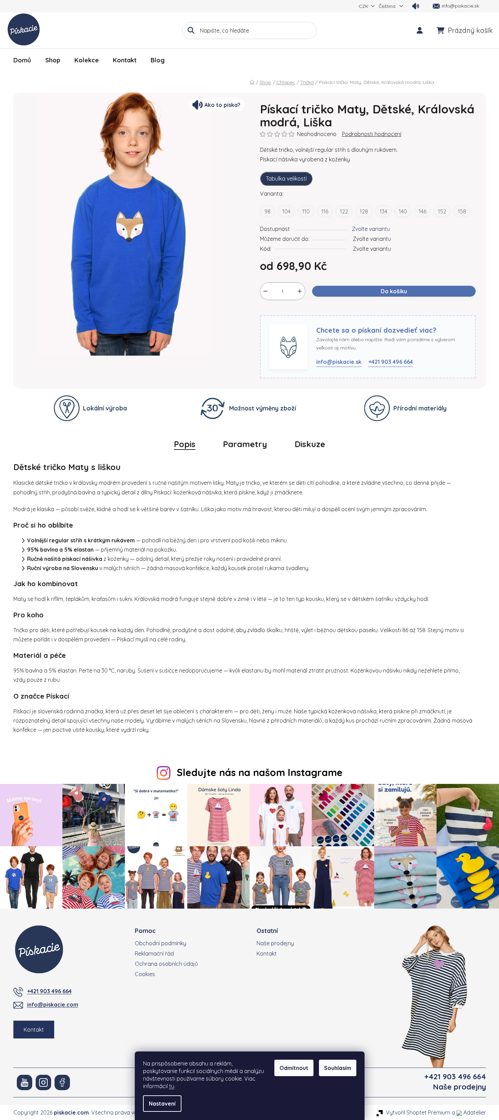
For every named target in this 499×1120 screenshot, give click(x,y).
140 (403, 211)
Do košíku (394, 291)
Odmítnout (294, 1067)
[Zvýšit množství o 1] (300, 291)
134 (383, 211)
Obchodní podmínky (160, 943)
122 (344, 211)
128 (364, 211)
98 (267, 211)
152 (442, 211)
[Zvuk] (415, 6)
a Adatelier (469, 1112)
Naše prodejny (275, 943)
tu (171, 1086)
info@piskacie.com (52, 1004)
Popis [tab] (184, 444)
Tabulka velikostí (286, 178)
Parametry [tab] (245, 444)
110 (306, 211)
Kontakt (34, 1029)
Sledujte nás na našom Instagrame (260, 772)
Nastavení (162, 1103)
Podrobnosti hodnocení (371, 134)
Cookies (145, 974)
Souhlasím (337, 1067)
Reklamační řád (154, 953)
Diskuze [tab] (310, 444)
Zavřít (295, 311)
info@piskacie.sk (338, 361)
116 (324, 211)
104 (286, 211)
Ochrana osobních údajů (166, 963)
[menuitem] (22, 60)
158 (462, 211)
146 (422, 211)
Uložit (272, 311)
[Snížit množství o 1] (265, 291)
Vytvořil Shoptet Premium (418, 1112)
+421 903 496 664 (390, 361)
